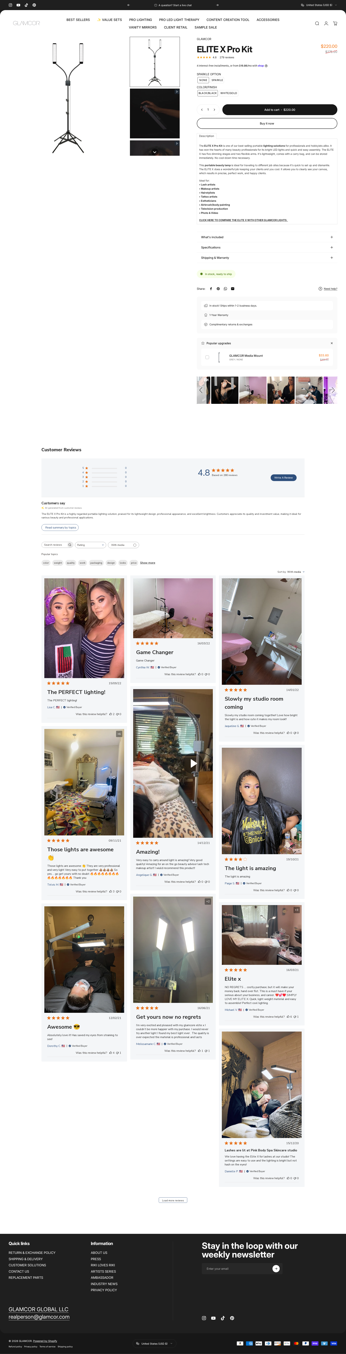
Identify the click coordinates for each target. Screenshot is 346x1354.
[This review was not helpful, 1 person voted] (206, 1051)
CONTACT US (19, 1271)
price (134, 563)
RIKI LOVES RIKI (103, 1265)
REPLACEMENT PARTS (26, 1277)
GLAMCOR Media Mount (246, 355)
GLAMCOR (204, 39)
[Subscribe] (276, 1268)
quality (71, 563)
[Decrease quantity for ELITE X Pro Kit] (201, 109)
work (82, 563)
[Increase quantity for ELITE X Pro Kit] (215, 109)
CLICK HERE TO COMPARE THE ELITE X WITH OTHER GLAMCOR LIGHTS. (243, 220)
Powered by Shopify (45, 1340)
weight (58, 563)
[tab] (206, 136)
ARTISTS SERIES (103, 1271)
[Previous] (129, 5)
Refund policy (15, 1346)
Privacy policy (30, 1346)
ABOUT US (99, 1253)
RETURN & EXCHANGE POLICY (32, 1253)
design (111, 563)
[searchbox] (54, 545)
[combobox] (319, 5)
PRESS (96, 1259)
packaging (96, 563)
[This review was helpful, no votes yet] (199, 674)
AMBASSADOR (102, 1277)
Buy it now (267, 123)
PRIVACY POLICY (104, 1290)
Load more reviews (173, 1200)
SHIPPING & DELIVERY (26, 1259)
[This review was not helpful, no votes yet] (117, 714)
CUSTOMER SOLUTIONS (27, 1265)
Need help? (330, 288)
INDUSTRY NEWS (104, 1284)
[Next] (217, 5)
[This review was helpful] (110, 714)
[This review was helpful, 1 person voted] (199, 1051)
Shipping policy (65, 1346)
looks (123, 563)
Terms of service (47, 1346)
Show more (147, 563)
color (46, 563)
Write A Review (283, 477)
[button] (155, 62)
